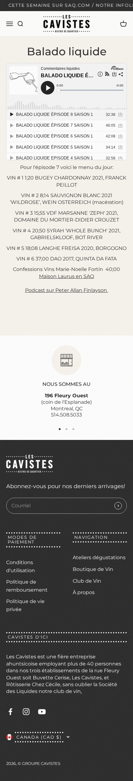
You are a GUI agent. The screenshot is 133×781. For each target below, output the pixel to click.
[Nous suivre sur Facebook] (10, 711)
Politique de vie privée (25, 605)
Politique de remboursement (27, 586)
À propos (84, 592)
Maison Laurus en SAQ (66, 276)
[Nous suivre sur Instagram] (26, 711)
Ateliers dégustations (99, 557)
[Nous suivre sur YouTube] (42, 711)
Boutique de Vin (93, 569)
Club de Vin (87, 581)
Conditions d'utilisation (20, 566)
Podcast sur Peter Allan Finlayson (66, 290)
